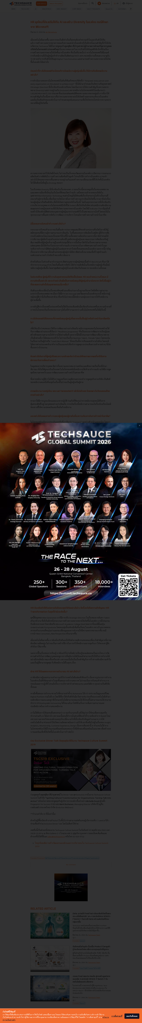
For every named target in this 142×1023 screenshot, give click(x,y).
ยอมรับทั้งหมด (131, 1016)
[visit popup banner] (71, 511)
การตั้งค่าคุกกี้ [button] (116, 1016)
